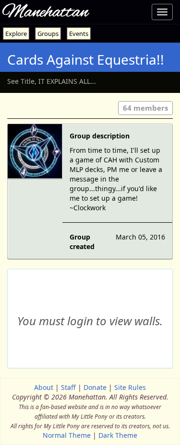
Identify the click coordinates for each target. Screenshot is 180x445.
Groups (48, 33)
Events (78, 33)
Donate (95, 387)
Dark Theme (117, 435)
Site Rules (130, 387)
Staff (68, 387)
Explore (16, 33)
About (43, 387)
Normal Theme (67, 435)
